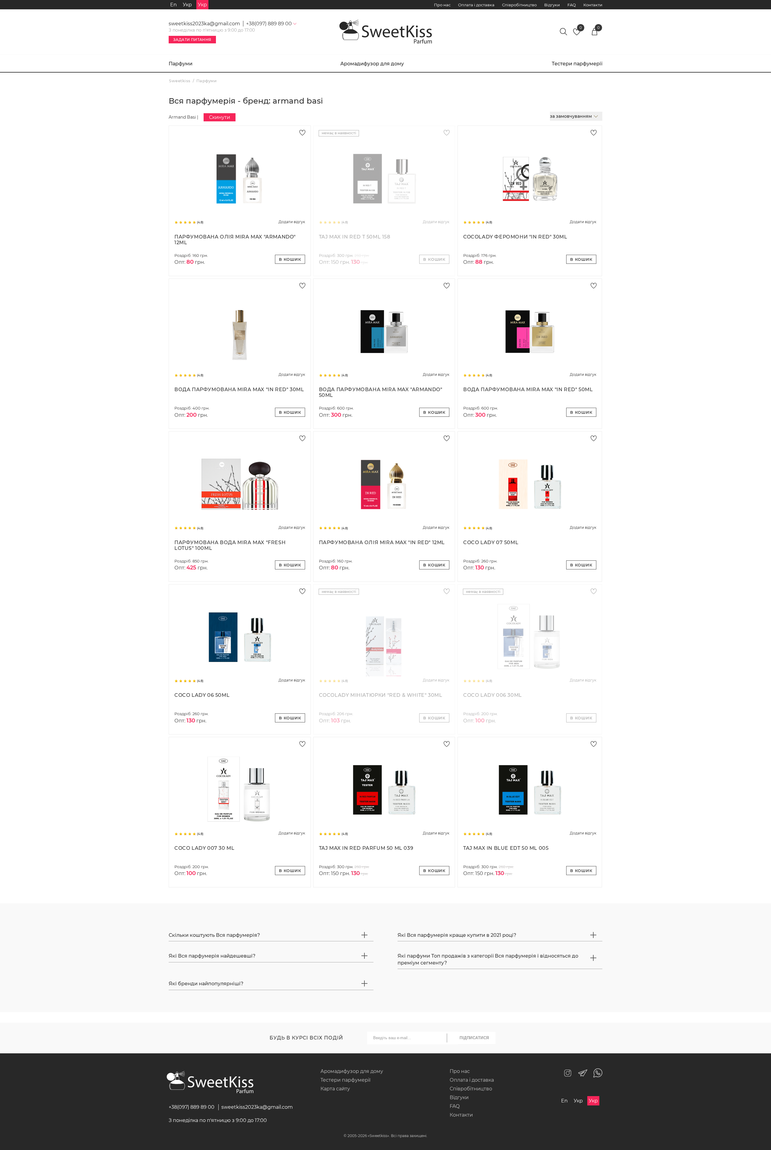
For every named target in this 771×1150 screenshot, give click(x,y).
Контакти (592, 4)
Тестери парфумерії (577, 64)
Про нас (442, 4)
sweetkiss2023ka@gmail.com (204, 23)
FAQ (571, 4)
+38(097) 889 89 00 (191, 1107)
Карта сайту (335, 1089)
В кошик (290, 259)
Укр (187, 5)
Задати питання (192, 39)
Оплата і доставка (476, 4)
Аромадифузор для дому (372, 64)
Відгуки (552, 4)
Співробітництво (519, 4)
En (173, 5)
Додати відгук (292, 222)
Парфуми (180, 64)
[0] (576, 33)
